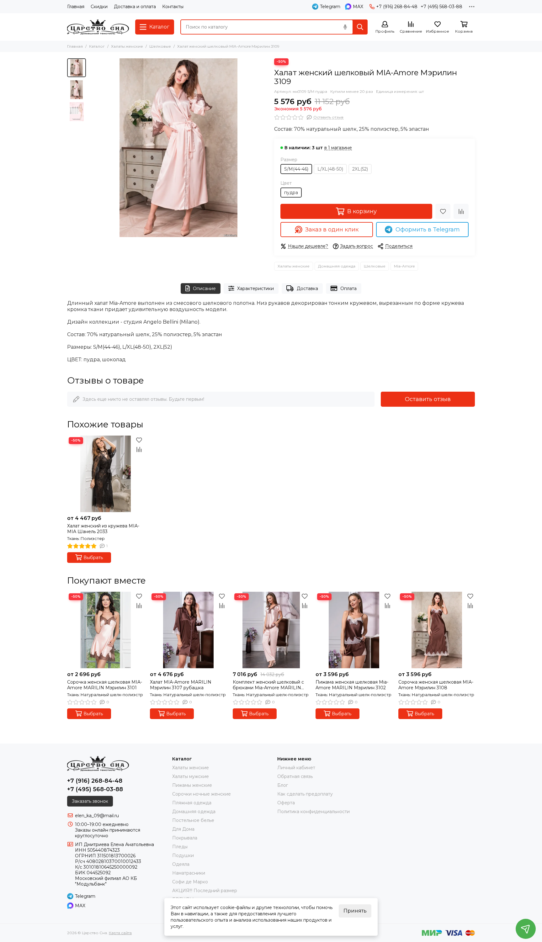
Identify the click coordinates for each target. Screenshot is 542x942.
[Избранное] (442, 211)
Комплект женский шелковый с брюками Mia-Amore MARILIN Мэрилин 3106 (268, 685)
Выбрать (93, 557)
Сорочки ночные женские (201, 794)
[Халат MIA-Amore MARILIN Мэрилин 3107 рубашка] (188, 630)
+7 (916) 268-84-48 (396, 6)
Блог (282, 785)
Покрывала (184, 838)
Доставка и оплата (135, 6)
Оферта (286, 803)
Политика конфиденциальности (313, 811)
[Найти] (360, 26)
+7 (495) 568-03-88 (441, 6)
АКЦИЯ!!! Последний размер (204, 890)
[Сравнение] (461, 211)
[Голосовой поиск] (345, 26)
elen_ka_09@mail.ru (97, 815)
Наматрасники (188, 873)
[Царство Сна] (98, 26)
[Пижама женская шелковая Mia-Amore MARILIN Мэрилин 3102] (354, 630)
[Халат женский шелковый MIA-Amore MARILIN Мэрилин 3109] (178, 147)
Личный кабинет (296, 767)
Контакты (172, 6)
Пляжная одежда (191, 803)
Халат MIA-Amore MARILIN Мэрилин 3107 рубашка (180, 685)
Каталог (97, 46)
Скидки (99, 6)
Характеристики (255, 288)
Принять (355, 911)
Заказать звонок (90, 801)
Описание (204, 288)
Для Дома (183, 829)
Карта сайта (120, 932)
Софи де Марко (190, 882)
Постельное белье (193, 820)
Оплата (348, 288)
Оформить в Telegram (428, 229)
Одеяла (180, 864)
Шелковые (160, 46)
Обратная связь (295, 776)
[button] (92, 148)
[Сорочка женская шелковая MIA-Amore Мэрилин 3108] (436, 630)
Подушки (183, 855)
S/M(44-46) (296, 169)
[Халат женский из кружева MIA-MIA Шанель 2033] (105, 474)
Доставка (307, 288)
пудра (291, 192)
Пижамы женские (192, 785)
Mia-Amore (404, 266)
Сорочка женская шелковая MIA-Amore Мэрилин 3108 (435, 685)
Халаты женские (127, 46)
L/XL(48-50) (330, 169)
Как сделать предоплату (305, 794)
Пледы (180, 846)
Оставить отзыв (428, 399)
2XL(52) (360, 169)
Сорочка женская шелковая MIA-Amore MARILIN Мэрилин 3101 (104, 685)
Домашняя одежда (336, 266)
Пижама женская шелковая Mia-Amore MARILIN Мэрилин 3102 (352, 685)
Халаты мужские (190, 776)
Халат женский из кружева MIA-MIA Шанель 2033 (103, 528)
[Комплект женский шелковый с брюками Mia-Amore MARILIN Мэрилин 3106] (271, 630)
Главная (75, 6)
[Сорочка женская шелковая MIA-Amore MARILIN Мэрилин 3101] (105, 630)
